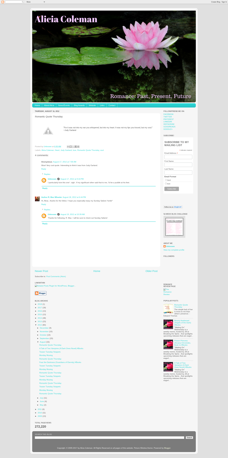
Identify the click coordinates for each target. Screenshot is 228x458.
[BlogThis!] (70, 146)
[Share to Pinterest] (78, 146)
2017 (40, 308)
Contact (112, 105)
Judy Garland (66, 150)
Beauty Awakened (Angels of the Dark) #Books (182, 323)
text (168, 184)
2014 (40, 318)
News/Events (64, 105)
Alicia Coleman (47, 150)
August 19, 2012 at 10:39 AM (72, 214)
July (42, 398)
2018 (40, 304)
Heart (57, 150)
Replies (47, 174)
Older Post (152, 271)
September (45, 338)
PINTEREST (168, 119)
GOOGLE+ (168, 129)
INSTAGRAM (168, 124)
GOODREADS (169, 127)
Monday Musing (46, 355)
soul (102, 150)
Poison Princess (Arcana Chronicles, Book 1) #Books (182, 343)
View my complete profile (173, 250)
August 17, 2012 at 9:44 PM (72, 179)
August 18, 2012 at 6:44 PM (74, 197)
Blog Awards (79, 105)
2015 (40, 315)
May (42, 405)
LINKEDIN (167, 122)
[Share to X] (73, 146)
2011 (40, 409)
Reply (43, 169)
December (44, 328)
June (42, 401)
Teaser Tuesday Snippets (50, 352)
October (43, 335)
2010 (40, 413)
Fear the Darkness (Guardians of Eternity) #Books (60, 362)
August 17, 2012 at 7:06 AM (64, 162)
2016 (40, 311)
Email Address (171, 153)
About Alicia (49, 105)
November (44, 332)
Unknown (52, 179)
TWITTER (167, 117)
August (43, 342)
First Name (169, 161)
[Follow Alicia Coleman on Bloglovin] (172, 208)
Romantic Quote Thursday (88, 150)
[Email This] (68, 146)
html (169, 180)
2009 (40, 416)
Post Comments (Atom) (56, 276)
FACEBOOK (168, 114)
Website (92, 105)
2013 (40, 322)
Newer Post (41, 271)
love (74, 150)
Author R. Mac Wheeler (51, 197)
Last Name (169, 169)
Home (37, 105)
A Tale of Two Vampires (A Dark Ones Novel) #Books (61, 348)
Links (102, 105)
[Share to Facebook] (75, 146)
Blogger (167, 448)
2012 (40, 325)
